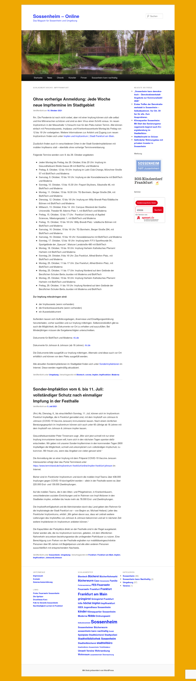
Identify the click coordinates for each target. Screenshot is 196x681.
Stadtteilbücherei (87, 643)
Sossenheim (54, 554)
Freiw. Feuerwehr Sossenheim (46, 593)
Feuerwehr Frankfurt (89, 589)
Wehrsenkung (102, 650)
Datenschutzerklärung (43, 582)
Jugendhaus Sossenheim (97, 607)
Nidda (91, 616)
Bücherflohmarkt (108, 576)
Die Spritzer (38, 596)
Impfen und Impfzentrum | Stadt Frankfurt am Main (88, 136)
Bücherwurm (86, 580)
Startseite (38, 77)
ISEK (80, 607)
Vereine (90, 650)
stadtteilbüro (104, 643)
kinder (82, 611)
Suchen (158, 210)
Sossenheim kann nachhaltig (104, 77)
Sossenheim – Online (56, 16)
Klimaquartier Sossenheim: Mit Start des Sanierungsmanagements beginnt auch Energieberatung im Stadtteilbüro (147, 127)
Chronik (60, 77)
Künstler (72, 77)
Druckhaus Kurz (40, 599)
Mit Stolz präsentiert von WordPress (98, 670)
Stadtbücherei (96, 634)
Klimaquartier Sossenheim (101, 611)
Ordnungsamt (103, 615)
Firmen (84, 77)
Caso (97, 580)
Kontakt (36, 579)
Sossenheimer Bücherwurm (92, 627)
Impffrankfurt (105, 374)
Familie (113, 580)
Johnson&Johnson (53, 557)
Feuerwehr (103, 585)
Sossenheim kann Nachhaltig (137, 579)
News (49, 77)
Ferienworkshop (84, 585)
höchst (87, 603)
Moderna (115, 374)
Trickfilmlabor (104, 647)
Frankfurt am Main (105, 554)
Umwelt (82, 650)
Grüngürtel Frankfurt (102, 598)
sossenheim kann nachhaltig (93, 630)
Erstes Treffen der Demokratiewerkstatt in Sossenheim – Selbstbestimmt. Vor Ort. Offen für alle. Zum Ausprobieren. (148, 111)
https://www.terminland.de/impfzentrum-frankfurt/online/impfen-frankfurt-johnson (72, 465)
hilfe (80, 603)
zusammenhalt (96, 654)
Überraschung (108, 654)
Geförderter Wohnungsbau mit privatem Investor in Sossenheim (148, 143)
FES (94, 585)
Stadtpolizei (111, 634)
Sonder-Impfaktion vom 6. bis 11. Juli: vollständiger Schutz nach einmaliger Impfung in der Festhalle (68, 395)
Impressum (38, 575)
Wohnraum (84, 654)
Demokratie (104, 581)
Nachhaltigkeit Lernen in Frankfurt (48, 605)
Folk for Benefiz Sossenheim (45, 602)
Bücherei (93, 576)
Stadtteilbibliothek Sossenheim (97, 638)
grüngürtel (84, 599)
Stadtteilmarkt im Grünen (146, 136)
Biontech (80, 374)
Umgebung (53, 374)
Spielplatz (83, 634)
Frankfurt (92, 554)
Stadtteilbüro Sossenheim (88, 647)
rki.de (76, 337)
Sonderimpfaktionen (109, 363)
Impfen (95, 374)
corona (88, 374)
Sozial (111, 631)
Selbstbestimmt (84, 623)
